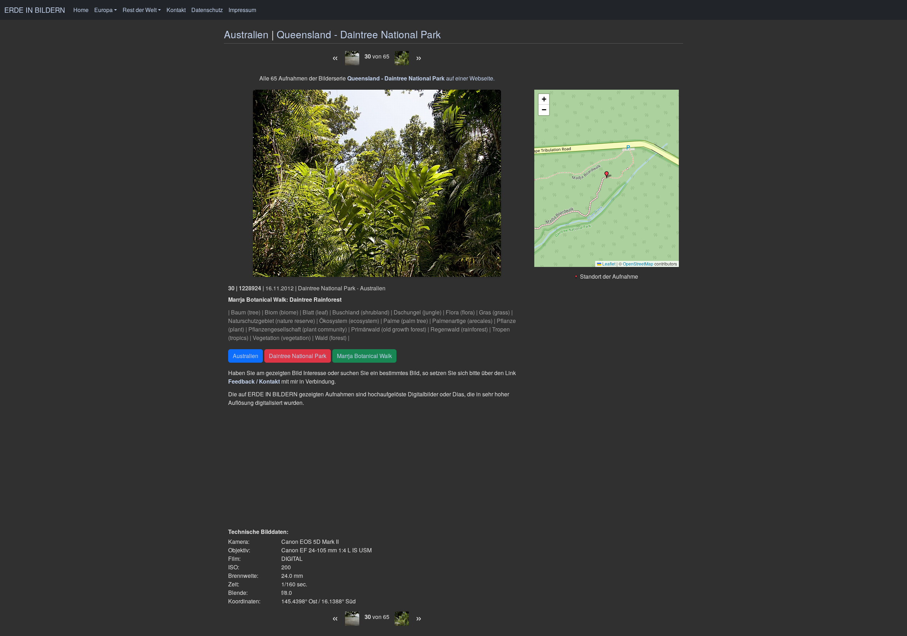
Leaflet (608, 264)
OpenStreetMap (638, 264)
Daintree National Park (297, 356)
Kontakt (176, 10)
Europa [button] (103, 10)
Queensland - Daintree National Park (359, 34)
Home (81, 10)
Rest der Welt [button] (140, 10)
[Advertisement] (377, 467)
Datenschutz (207, 10)
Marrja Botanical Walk (364, 356)
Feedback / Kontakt (254, 381)
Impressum (242, 10)
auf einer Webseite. (421, 78)
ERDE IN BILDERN (34, 10)
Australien (246, 34)
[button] (606, 174)
